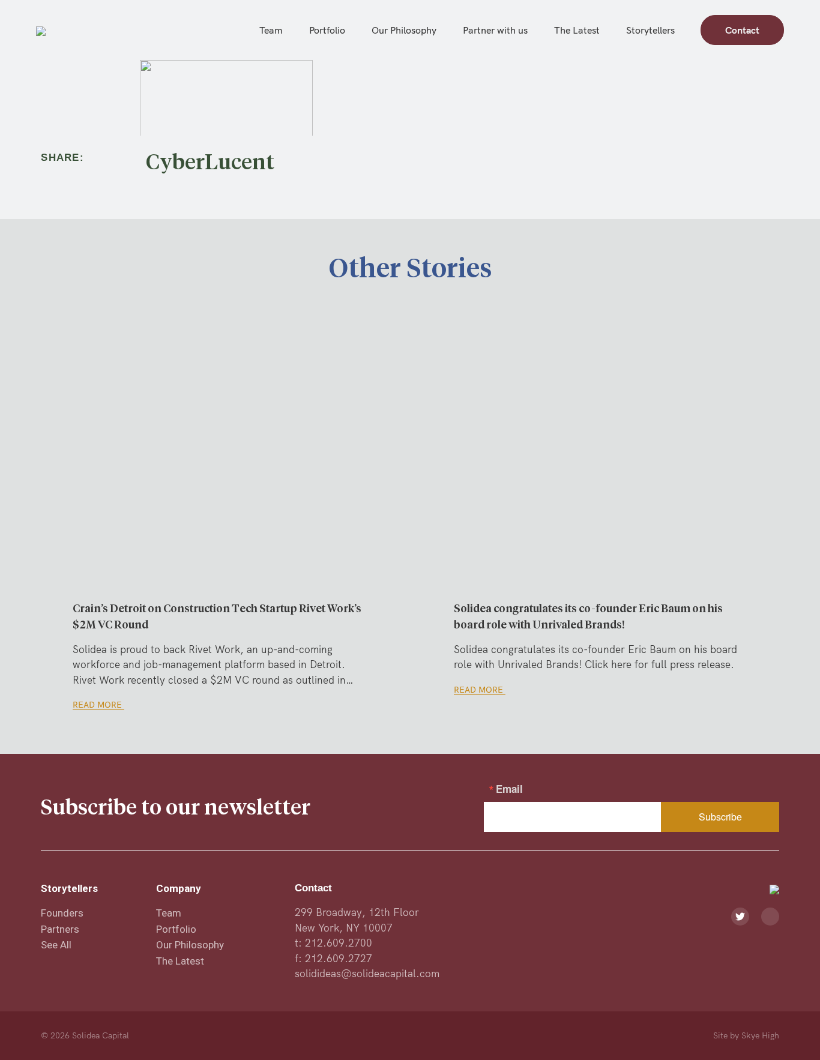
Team (271, 30)
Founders (62, 913)
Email (509, 789)
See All (56, 945)
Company (178, 888)
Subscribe (720, 817)
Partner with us (495, 30)
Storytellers (650, 30)
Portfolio (327, 30)
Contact (742, 30)
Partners (60, 929)
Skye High (760, 1035)
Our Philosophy (404, 30)
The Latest (577, 30)
